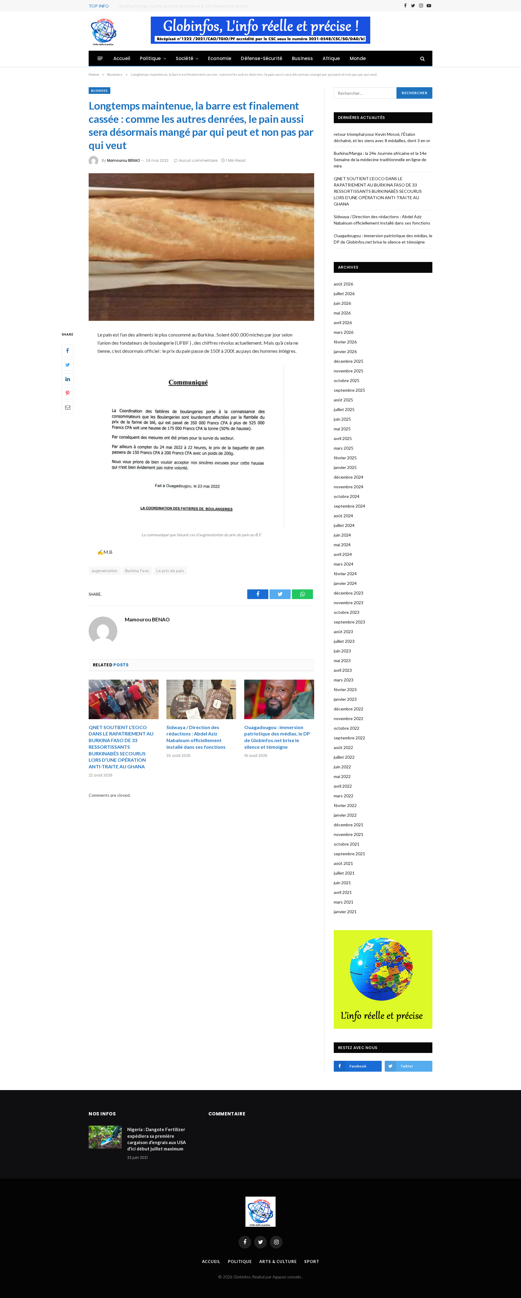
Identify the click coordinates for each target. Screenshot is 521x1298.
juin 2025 (342, 419)
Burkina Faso (137, 570)
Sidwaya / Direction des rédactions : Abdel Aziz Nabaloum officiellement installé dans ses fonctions (196, 737)
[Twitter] (68, 365)
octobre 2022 (346, 728)
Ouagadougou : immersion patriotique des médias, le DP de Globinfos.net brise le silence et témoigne (277, 737)
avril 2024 (343, 554)
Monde (358, 58)
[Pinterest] (68, 393)
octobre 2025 (346, 380)
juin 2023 (342, 650)
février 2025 (345, 457)
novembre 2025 (348, 370)
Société (184, 58)
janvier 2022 (345, 815)
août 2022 (343, 747)
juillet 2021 (344, 872)
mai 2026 (342, 312)
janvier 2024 (345, 583)
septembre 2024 (349, 506)
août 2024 (343, 515)
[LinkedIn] (68, 379)
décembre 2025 (348, 361)
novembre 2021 (348, 834)
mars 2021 (343, 901)
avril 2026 (343, 322)
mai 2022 (342, 776)
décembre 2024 (348, 477)
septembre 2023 (349, 621)
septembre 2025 (349, 390)
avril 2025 (343, 438)
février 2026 (345, 341)
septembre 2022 (349, 737)
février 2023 (345, 689)
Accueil (121, 58)
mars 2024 (343, 563)
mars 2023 (343, 679)
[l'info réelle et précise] (104, 31)
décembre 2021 (348, 824)
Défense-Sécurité (261, 58)
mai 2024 (342, 544)
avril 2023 (343, 670)
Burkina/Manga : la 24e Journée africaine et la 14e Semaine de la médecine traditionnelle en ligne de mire (187, 5)
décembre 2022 (348, 708)
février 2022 (345, 805)
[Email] (68, 407)
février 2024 (345, 573)
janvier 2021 (345, 911)
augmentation (105, 570)
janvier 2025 (345, 467)
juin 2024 (342, 534)
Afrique (331, 58)
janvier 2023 (345, 699)
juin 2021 (342, 882)
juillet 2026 (344, 293)
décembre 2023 (348, 592)
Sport (311, 1261)
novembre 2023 (348, 602)
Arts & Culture (278, 1261)
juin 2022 (342, 766)
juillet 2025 (344, 409)
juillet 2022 (344, 757)
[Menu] (100, 58)
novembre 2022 (348, 718)
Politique (150, 58)
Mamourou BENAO (123, 160)
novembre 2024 (348, 486)
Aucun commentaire (198, 160)
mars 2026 (343, 332)
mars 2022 (343, 795)
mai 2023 (342, 660)
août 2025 (343, 399)
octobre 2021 (346, 844)
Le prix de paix (170, 570)
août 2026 (343, 283)
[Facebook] (68, 350)
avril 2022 (343, 786)
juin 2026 (342, 303)
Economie (219, 58)
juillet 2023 (344, 641)
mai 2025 (342, 428)
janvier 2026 (345, 351)
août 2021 (343, 863)
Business (302, 58)
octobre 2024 (346, 496)
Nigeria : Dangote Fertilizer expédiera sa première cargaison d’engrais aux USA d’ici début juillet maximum (156, 1139)
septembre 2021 (349, 853)
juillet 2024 (344, 525)
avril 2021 (343, 892)
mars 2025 (343, 448)
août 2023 (343, 631)
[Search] (422, 58)
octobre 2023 (346, 612)
